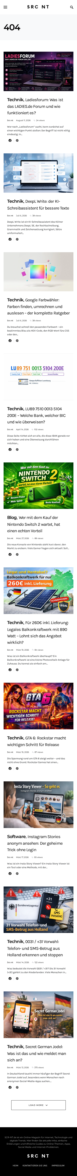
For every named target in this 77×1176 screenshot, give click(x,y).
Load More (36, 1105)
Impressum (58, 1165)
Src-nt (10, 120)
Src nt (38, 7)
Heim (15, 1165)
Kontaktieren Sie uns (35, 1165)
